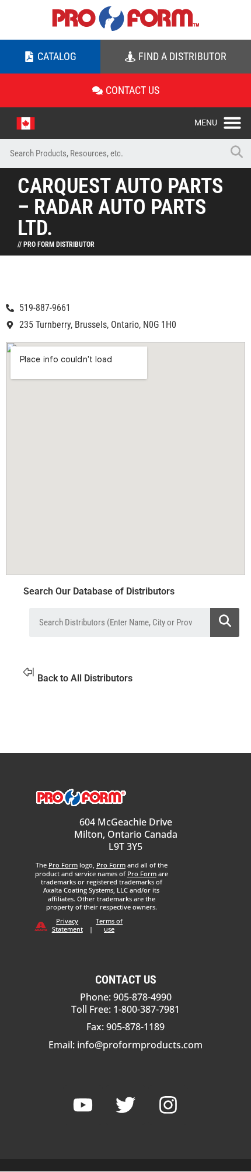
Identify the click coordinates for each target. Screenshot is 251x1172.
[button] (222, 119)
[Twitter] (125, 1105)
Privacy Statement (67, 924)
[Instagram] (168, 1105)
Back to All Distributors (85, 678)
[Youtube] (83, 1105)
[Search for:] (111, 153)
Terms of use (109, 924)
